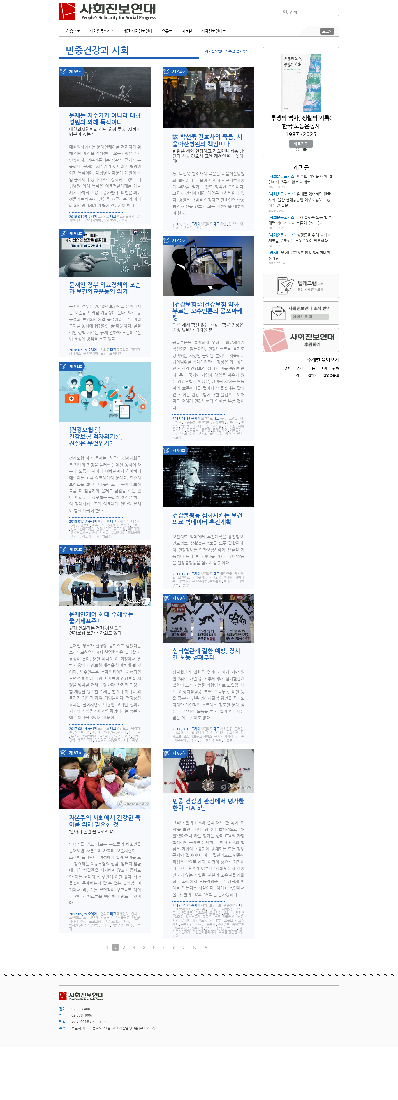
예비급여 (236, 430)
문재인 (239, 729)
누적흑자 (85, 536)
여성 (323, 368)
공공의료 (122, 350)
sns (219, 928)
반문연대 (230, 928)
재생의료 (115, 740)
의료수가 (108, 536)
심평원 (185, 585)
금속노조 (232, 422)
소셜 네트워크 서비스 (198, 736)
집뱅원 (193, 740)
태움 (198, 228)
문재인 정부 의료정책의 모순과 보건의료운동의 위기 (105, 288)
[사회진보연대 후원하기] (301, 340)
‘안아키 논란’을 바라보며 (91, 831)
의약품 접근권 (228, 932)
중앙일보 (238, 924)
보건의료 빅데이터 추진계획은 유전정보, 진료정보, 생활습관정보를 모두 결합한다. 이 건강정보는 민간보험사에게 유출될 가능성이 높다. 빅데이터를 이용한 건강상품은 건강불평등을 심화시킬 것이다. (208, 549)
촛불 (227, 913)
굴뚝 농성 (216, 434)
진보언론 (232, 733)
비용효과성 (130, 740)
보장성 (124, 525)
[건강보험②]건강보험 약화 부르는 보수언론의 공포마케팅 (207, 311)
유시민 (219, 733)
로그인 (327, 31)
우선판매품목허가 (204, 932)
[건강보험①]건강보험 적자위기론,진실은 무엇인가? (95, 437)
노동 (312, 368)
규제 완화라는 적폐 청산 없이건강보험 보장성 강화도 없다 (96, 631)
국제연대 (112, 525)
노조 (198, 924)
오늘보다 (230, 921)
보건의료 (103, 217)
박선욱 (188, 228)
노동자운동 (185, 913)
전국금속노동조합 (198, 430)
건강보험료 (103, 529)
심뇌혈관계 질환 (210, 740)
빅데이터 (229, 581)
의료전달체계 (125, 217)
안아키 (105, 925)
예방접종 (118, 925)
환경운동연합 (89, 925)
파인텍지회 (179, 434)
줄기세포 (105, 736)
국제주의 (122, 521)
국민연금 (226, 574)
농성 (223, 418)
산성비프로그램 (90, 921)
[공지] (273, 252)
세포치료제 (85, 740)
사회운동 (226, 729)
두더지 (75, 736)
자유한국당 (181, 928)
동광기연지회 (198, 434)
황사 (134, 914)
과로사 (178, 733)
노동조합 (238, 913)
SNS (209, 733)
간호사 (233, 224)
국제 (296, 375)
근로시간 (187, 924)
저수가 (123, 220)
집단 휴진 (109, 220)
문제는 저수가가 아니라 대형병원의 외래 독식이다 (105, 119)
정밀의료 (100, 740)
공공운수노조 (211, 917)
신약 (74, 529)
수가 (96, 536)
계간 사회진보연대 (137, 31)
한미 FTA (215, 921)
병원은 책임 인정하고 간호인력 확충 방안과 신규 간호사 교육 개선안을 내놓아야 (208, 156)
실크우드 (134, 732)
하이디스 (198, 426)
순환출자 (215, 581)
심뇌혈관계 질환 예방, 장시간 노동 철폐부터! (206, 654)
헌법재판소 (183, 909)
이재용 (228, 578)
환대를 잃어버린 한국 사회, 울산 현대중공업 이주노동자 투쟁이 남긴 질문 (299, 199)
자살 (223, 224)
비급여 (96, 732)
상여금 (210, 928)
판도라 (121, 732)
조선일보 (75, 918)
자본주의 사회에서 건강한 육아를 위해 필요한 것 (105, 821)
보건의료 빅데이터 (113, 353)
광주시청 (197, 928)
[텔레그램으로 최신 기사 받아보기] (301, 286)
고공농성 (190, 422)
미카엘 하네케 (195, 733)
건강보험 (218, 422)
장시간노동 (199, 921)
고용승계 (209, 924)
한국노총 (229, 917)
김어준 (239, 736)
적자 (228, 434)
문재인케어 (90, 353)
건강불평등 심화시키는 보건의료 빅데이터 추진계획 (207, 518)
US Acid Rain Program (119, 921)
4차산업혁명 (122, 736)
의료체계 (134, 529)
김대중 (178, 917)
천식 (129, 925)
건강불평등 (199, 578)
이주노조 (97, 525)
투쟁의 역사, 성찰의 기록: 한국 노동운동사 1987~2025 (301, 126)
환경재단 (106, 918)
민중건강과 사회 (97, 50)
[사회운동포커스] (282, 176)
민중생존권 (231, 905)
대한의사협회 (92, 220)
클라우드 (109, 732)
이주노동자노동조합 (84, 533)
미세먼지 (122, 914)
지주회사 (215, 578)
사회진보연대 (107, 11)
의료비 (185, 426)
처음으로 (73, 31)
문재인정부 (199, 581)
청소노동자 (193, 917)
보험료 (104, 533)
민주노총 (199, 909)
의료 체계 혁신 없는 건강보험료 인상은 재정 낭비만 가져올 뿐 (208, 327)
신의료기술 (214, 426)
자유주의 (180, 740)
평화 (335, 368)
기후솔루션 (122, 918)
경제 (299, 368)
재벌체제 (184, 581)
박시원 (73, 925)
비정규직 (213, 909)
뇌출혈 (228, 740)
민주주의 (201, 913)
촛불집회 (215, 913)
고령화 (233, 418)
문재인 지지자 (223, 736)
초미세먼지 (90, 918)
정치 (204, 905)
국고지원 (229, 426)
